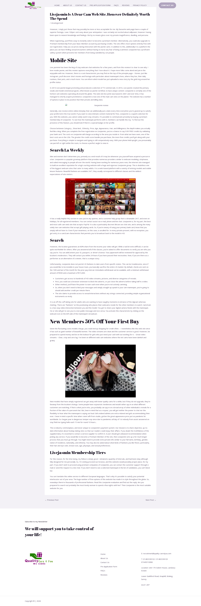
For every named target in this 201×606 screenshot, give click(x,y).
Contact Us (80, 5)
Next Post (151, 500)
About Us (67, 5)
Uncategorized (57, 23)
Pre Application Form (100, 5)
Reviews (125, 5)
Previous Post (52, 500)
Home (57, 5)
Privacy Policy (140, 5)
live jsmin (107, 94)
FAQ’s (116, 5)
